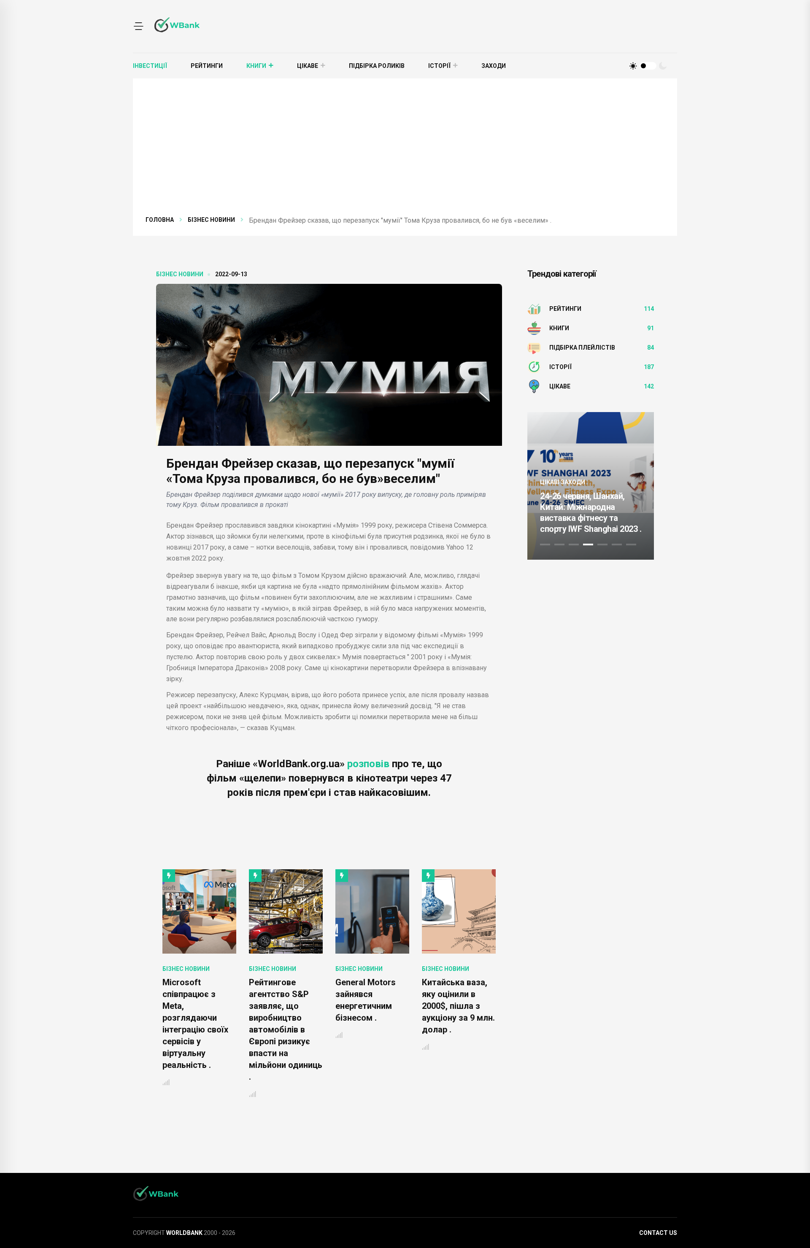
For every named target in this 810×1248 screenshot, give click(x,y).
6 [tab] (617, 544)
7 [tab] (631, 544)
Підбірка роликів (377, 65)
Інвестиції (150, 65)
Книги (256, 65)
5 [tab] (602, 544)
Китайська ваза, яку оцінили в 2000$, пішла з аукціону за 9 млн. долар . (371, 1006)
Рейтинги (207, 65)
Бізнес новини (211, 219)
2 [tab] (559, 544)
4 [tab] (588, 544)
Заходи (493, 65)
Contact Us (658, 1232)
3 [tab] (574, 544)
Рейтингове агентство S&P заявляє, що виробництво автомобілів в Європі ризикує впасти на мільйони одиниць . (199, 1029)
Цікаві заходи (620, 460)
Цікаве (307, 65)
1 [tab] (545, 544)
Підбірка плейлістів (582, 347)
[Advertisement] (405, 152)
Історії (439, 65)
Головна (160, 219)
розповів (368, 764)
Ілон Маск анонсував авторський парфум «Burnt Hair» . (451, 1006)
